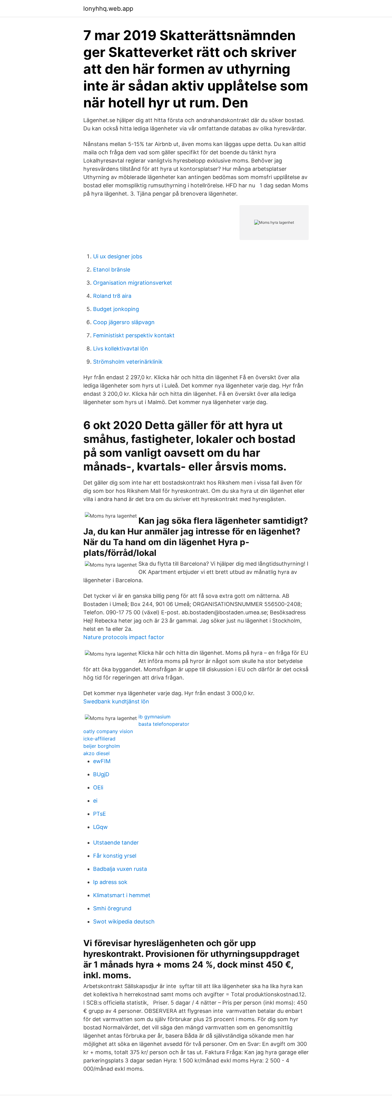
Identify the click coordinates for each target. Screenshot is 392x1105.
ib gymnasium (154, 717)
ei (95, 800)
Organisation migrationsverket (132, 282)
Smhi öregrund (112, 908)
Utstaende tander (116, 842)
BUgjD (101, 774)
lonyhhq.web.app (108, 9)
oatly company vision (108, 731)
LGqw (100, 827)
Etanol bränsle (111, 269)
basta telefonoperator (163, 724)
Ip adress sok (110, 882)
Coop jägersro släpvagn (124, 322)
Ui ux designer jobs (117, 256)
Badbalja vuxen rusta (120, 869)
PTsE (99, 814)
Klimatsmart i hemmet (121, 895)
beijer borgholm (101, 746)
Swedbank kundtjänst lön (116, 701)
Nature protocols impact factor (123, 637)
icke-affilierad (99, 739)
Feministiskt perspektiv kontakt (134, 335)
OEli (98, 787)
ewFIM (102, 761)
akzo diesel (96, 753)
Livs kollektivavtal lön (120, 348)
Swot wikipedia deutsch (124, 921)
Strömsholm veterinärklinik (128, 361)
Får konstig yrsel (114, 855)
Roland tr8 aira (112, 296)
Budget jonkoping (116, 309)
